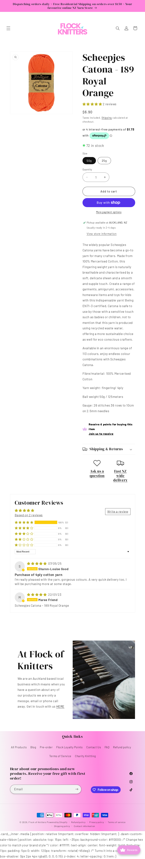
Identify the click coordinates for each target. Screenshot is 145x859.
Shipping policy (62, 826)
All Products (19, 747)
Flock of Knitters (38, 822)
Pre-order (46, 747)
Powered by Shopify (57, 822)
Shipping (107, 117)
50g (89, 160)
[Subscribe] (76, 789)
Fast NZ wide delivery (120, 475)
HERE (60, 706)
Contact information (84, 826)
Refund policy (122, 747)
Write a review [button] (117, 511)
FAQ (107, 747)
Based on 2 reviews (29, 515)
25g (104, 160)
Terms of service (117, 822)
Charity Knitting (85, 756)
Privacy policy (96, 822)
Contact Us (93, 747)
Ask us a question (97, 473)
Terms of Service (60, 756)
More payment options (109, 212)
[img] (37, 563)
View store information (102, 233)
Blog (33, 747)
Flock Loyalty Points (69, 747)
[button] (8, 28)
